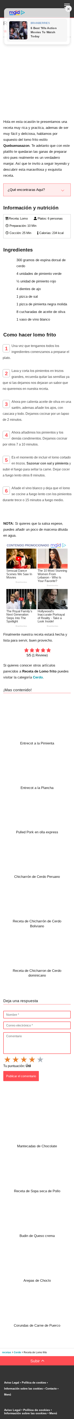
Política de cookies (34, 1382)
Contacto (51, 1388)
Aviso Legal (11, 1382)
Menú (8, 1394)
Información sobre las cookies (23, 1388)
